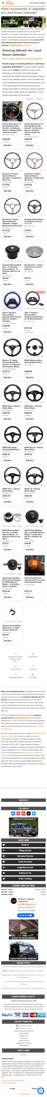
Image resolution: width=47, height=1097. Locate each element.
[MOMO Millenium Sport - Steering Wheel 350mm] (35, 348)
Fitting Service (25, 850)
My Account (33, 657)
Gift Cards (33, 677)
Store (4, 58)
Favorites (33, 669)
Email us (25, 845)
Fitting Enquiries (16, 45)
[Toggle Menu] (3, 3)
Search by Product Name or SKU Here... (15, 659)
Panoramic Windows (20, 718)
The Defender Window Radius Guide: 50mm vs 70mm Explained (23, 967)
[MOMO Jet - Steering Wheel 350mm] (35, 476)
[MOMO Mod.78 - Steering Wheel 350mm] (35, 435)
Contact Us (24, 1054)
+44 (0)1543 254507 (25, 1026)
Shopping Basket (15, 677)
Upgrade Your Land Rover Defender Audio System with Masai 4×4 (23, 988)
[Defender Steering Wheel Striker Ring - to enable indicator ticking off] (12, 613)
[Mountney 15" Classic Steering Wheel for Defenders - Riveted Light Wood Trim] (35, 161)
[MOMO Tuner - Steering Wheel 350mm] (12, 476)
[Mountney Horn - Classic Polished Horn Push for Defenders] (35, 252)
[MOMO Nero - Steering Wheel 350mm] (35, 393)
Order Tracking (25, 878)
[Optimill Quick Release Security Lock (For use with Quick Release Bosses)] (35, 565)
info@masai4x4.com (25, 1028)
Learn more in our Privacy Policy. (13, 1080)
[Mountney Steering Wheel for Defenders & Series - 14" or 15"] (35, 207)
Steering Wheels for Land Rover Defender (25, 58)
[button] (23, 21)
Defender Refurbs (25, 856)
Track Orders (15, 669)
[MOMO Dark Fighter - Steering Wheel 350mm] (12, 435)
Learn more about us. (9, 1083)
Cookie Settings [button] (23, 1094)
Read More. (27, 45)
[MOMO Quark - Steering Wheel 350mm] (12, 393)
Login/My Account (25, 867)
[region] (23, 21)
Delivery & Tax (25, 873)
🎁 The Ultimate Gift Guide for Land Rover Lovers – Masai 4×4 (23, 971)
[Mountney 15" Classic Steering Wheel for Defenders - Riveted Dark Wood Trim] (12, 161)
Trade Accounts (25, 862)
